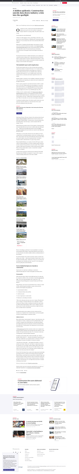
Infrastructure (38, 5)
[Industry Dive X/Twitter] (18, 452)
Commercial (23, 5)
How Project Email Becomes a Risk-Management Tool (60, 58)
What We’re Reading (28, 460)
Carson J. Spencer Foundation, (21, 118)
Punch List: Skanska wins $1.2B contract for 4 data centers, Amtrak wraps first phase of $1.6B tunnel (61, 41)
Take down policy (40, 470)
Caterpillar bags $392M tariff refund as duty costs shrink (59, 114)
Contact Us (27, 454)
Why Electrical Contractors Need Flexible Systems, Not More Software (59, 153)
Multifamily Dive (24, 0)
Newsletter (26, 455)
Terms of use (34, 470)
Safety (45, 5)
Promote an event (40, 455)
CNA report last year (20, 329)
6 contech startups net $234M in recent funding (34, 422)
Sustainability (51, 5)
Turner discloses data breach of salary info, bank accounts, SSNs (61, 30)
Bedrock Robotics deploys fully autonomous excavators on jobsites (61, 47)
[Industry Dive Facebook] (16, 452)
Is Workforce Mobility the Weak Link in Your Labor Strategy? (59, 63)
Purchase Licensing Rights (29, 457)
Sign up (65, 2)
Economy (33, 5)
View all (53, 73)
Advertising (39, 451)
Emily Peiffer (16, 20)
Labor (42, 5)
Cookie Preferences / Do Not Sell (48, 470)
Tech (47, 5)
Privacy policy (29, 470)
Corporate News (28, 5)
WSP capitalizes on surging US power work (60, 432)
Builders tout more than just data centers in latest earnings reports (60, 422)
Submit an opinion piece (41, 454)
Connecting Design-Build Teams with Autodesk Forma (59, 158)
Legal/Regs (55, 5)
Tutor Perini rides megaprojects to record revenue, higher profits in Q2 (60, 438)
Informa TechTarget (43, 466)
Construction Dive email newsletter (33, 367)
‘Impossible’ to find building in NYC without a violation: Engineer (34, 433)
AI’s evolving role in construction (58, 70)
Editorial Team (27, 452)
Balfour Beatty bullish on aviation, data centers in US (60, 427)
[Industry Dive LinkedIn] (13, 452)
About (26, 451)
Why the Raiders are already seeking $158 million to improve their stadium (59, 119)
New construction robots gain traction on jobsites (61, 35)
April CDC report (30, 86)
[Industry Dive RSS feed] (20, 452)
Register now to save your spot (9, 469)
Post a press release (58, 104)
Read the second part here (39, 25)
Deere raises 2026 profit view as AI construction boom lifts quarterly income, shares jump (59, 125)
